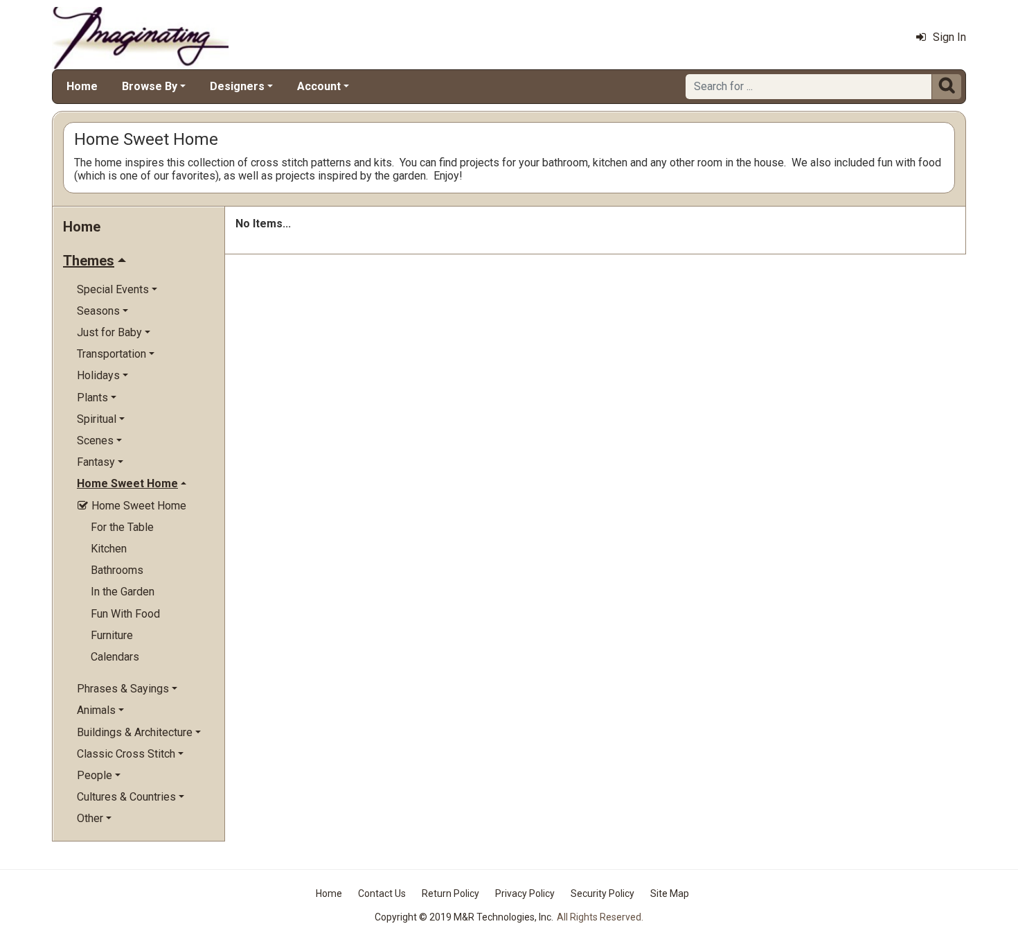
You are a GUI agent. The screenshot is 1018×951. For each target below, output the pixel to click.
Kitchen (109, 548)
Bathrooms (117, 570)
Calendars (115, 656)
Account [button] (319, 86)
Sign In (949, 37)
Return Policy (450, 893)
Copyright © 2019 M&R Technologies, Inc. (464, 917)
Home (82, 86)
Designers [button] (237, 86)
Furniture (112, 635)
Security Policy (602, 893)
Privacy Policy (525, 893)
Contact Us (382, 893)
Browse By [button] (149, 86)
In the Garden (122, 591)
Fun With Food (125, 613)
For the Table (122, 527)
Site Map (669, 893)
